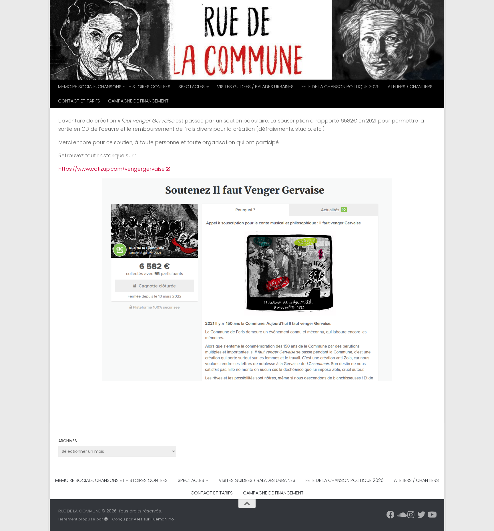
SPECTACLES (191, 86)
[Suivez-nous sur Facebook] (391, 515)
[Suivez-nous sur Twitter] (421, 515)
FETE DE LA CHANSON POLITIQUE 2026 (341, 86)
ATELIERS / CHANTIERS (410, 86)
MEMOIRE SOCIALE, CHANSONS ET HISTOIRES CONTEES (114, 86)
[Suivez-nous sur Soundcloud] (401, 515)
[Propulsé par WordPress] (106, 519)
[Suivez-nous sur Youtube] (432, 515)
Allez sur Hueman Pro (154, 519)
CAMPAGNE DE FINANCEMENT (138, 101)
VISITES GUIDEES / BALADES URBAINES (255, 86)
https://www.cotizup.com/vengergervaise (111, 168)
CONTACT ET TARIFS (79, 101)
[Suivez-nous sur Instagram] (411, 515)
